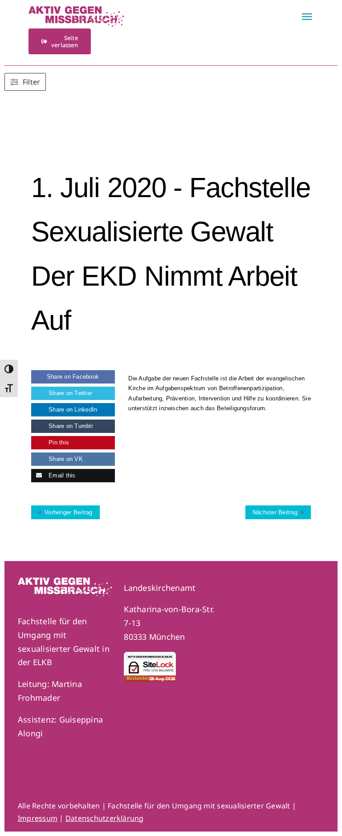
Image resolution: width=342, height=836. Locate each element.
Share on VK (65, 459)
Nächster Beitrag (274, 512)
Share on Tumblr (70, 426)
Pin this (58, 442)
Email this (61, 475)
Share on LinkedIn (72, 409)
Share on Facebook (73, 376)
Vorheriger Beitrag (68, 512)
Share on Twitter (69, 393)
